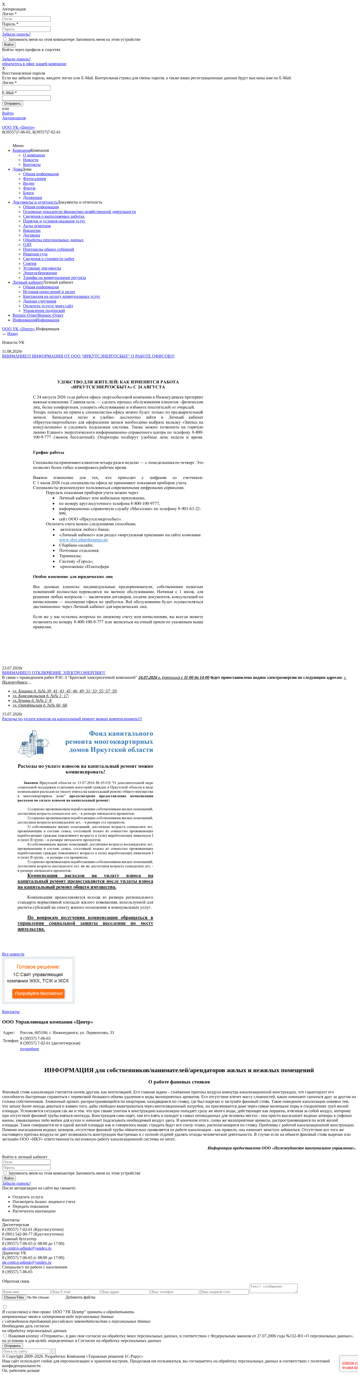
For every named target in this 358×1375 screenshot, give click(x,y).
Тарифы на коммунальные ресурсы (54, 277)
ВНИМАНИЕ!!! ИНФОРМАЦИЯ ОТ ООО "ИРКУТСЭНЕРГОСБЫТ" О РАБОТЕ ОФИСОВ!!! (88, 356)
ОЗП (27, 244)
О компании (34, 155)
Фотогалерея (34, 178)
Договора (31, 235)
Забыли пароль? (16, 34)
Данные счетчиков (39, 301)
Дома (17, 169)
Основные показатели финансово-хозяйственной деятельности (79, 211)
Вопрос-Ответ (25, 315)
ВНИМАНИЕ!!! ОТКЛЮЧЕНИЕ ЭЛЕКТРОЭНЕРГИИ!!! (53, 672)
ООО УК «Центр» (19, 329)
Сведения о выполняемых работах (54, 216)
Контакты (32, 164)
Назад (12, 333)
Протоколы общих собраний (48, 249)
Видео (28, 183)
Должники (32, 197)
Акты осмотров (37, 225)
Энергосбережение (40, 273)
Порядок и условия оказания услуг (54, 221)
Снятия (29, 263)
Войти (8, 113)
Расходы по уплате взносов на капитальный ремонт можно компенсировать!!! (72, 719)
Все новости (13, 954)
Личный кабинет (28, 282)
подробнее (29, 1049)
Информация (24, 320)
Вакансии (32, 230)
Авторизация (14, 118)
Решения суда (35, 254)
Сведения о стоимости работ (48, 258)
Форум (29, 188)
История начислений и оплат (49, 291)
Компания (22, 150)
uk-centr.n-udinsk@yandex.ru (26, 1248)
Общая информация (41, 174)
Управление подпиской (44, 310)
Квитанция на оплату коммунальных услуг (61, 296)
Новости (31, 160)
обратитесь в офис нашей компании (34, 64)
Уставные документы (42, 268)
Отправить (12, 1346)
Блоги (28, 193)
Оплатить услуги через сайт (48, 306)
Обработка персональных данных (53, 240)
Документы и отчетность (35, 202)
